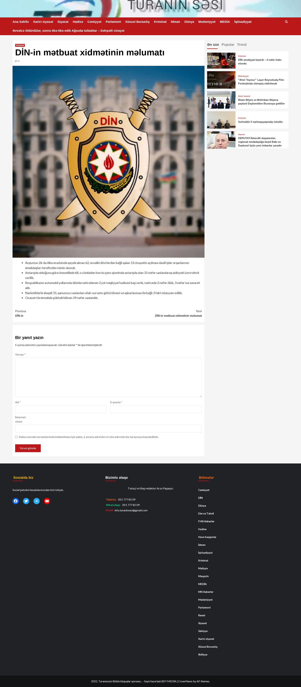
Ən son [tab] (213, 44)
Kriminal (160, 22)
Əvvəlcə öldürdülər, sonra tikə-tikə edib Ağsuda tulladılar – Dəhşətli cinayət (68, 30)
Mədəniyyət (206, 22)
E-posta (116, 402)
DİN (200, 497)
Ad (18, 402)
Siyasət (62, 22)
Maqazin (203, 576)
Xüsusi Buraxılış (137, 22)
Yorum (20, 354)
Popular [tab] (228, 44)
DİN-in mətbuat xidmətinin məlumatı (178, 313)
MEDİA (225, 22)
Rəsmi (201, 615)
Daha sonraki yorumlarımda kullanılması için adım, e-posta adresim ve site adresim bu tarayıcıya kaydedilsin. (89, 436)
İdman (175, 22)
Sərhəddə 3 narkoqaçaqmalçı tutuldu (260, 121)
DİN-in (20, 313)
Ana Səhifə (21, 22)
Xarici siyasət (43, 22)
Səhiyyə (202, 631)
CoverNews (185, 681)
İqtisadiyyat (243, 22)
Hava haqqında (207, 536)
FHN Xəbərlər (206, 521)
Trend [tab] (241, 44)
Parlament (113, 22)
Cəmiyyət (94, 22)
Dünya (189, 22)
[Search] (286, 22)
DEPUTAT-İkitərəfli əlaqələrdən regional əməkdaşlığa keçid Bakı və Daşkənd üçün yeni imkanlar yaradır (260, 142)
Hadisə (78, 22)
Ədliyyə (202, 654)
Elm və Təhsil (206, 513)
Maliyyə (203, 568)
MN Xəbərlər (205, 591)
